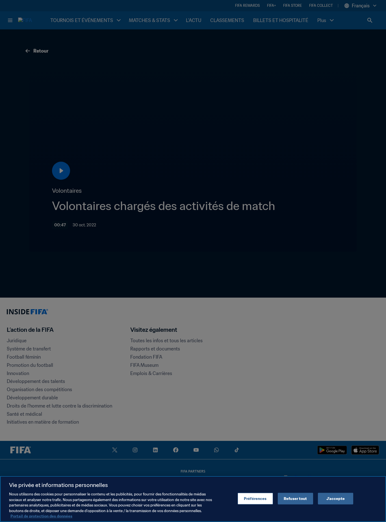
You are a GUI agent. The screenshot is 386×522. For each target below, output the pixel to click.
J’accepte (335, 498)
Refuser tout (295, 498)
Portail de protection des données (41, 516)
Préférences (255, 498)
